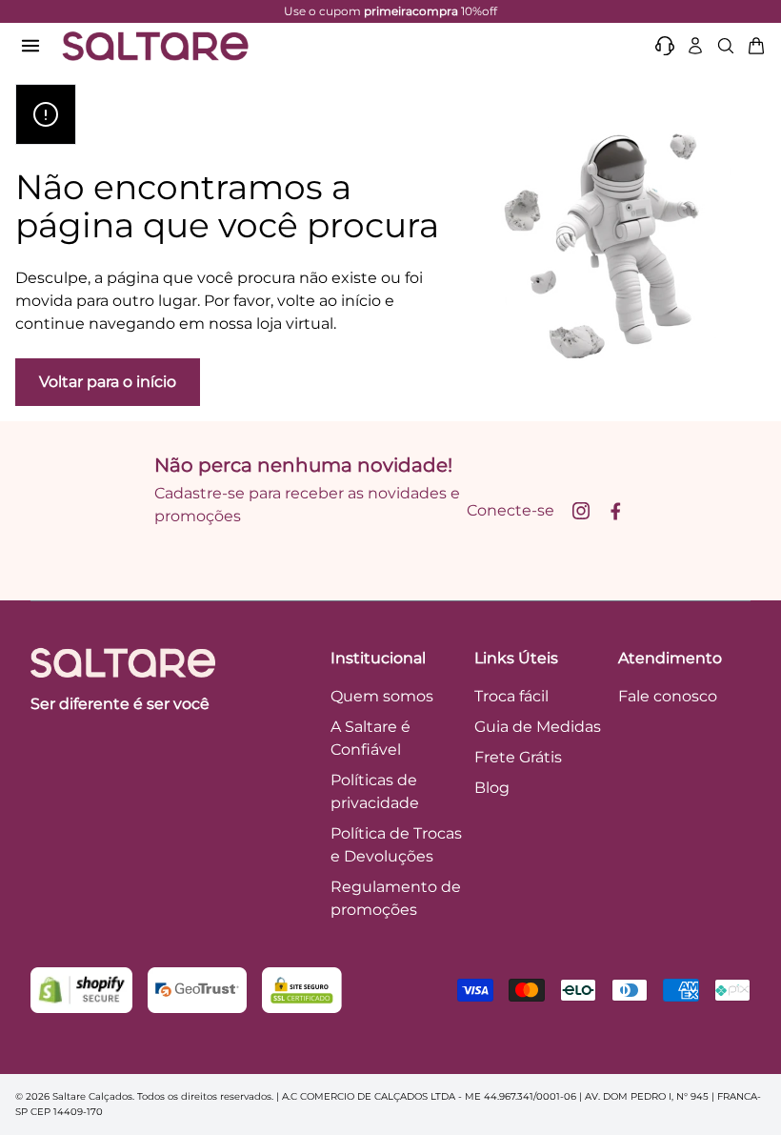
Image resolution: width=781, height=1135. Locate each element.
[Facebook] (615, 510)
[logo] (155, 45)
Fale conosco (667, 696)
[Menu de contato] (664, 45)
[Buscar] (725, 45)
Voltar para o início (107, 382)
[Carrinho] (756, 45)
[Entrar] (695, 45)
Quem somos (381, 696)
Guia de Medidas (537, 727)
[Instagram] (581, 510)
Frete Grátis (518, 757)
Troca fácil (511, 696)
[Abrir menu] (30, 45)
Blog (492, 788)
